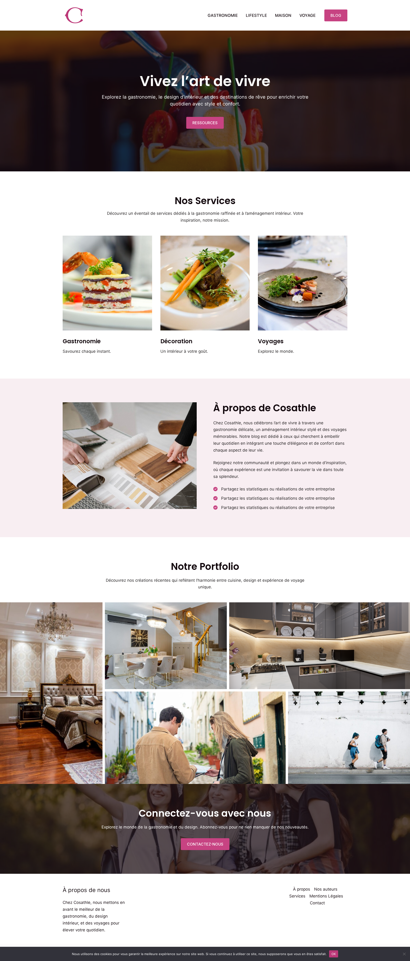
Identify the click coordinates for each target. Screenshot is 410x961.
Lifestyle (256, 15)
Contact (317, 903)
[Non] (404, 954)
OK (333, 954)
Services (297, 896)
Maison (283, 15)
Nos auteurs (325, 889)
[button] (335, 15)
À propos (301, 889)
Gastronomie (223, 15)
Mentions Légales (326, 896)
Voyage (307, 15)
